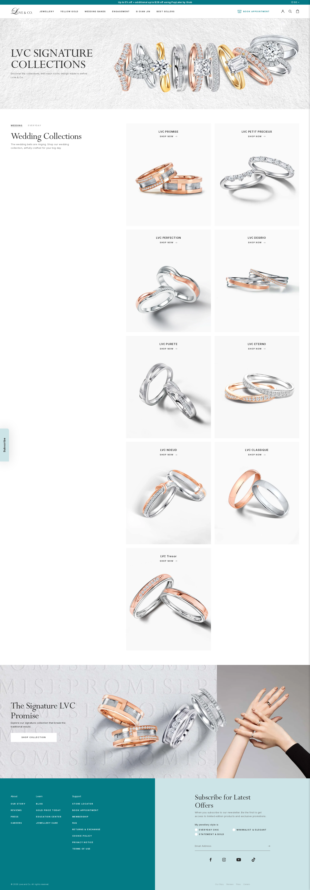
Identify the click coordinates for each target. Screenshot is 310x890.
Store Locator (82, 804)
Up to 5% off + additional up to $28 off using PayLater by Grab (155, 2)
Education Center (48, 816)
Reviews (16, 810)
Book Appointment (256, 11)
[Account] (283, 11)
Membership (80, 816)
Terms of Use (81, 849)
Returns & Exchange (86, 829)
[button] (4, 445)
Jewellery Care (47, 823)
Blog (39, 804)
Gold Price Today (48, 810)
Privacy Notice (82, 842)
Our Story (18, 804)
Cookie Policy (82, 836)
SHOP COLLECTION (34, 737)
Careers (16, 823)
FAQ (74, 823)
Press (15, 816)
